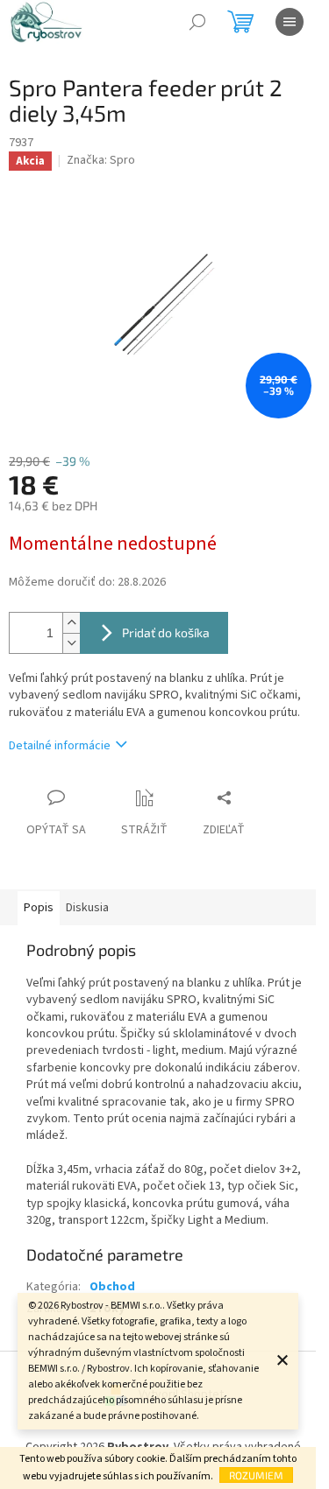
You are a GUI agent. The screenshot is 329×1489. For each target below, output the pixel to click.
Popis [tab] (39, 908)
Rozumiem (256, 1475)
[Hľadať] (197, 21)
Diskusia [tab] (87, 908)
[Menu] (289, 21)
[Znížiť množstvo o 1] (71, 643)
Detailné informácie (60, 746)
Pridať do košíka (166, 632)
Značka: (101, 160)
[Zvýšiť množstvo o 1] (71, 623)
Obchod (112, 1287)
